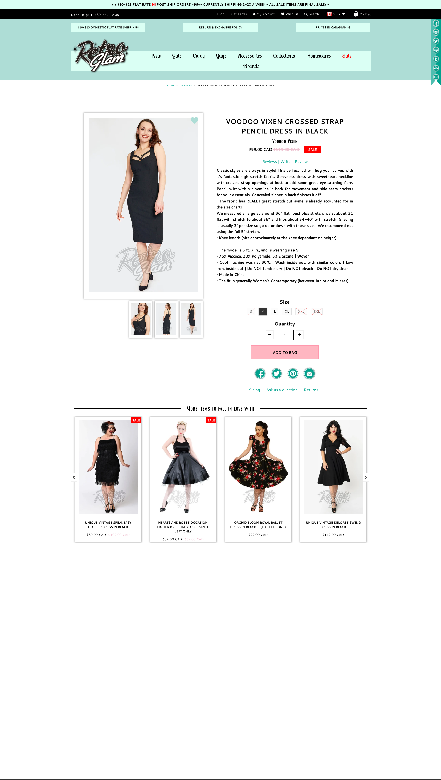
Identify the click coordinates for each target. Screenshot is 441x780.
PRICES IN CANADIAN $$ (333, 27)
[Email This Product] (309, 378)
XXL (301, 311)
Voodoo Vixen (285, 141)
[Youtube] (436, 70)
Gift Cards (239, 13)
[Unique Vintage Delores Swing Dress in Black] (333, 467)
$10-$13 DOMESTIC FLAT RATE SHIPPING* (108, 27)
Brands (251, 65)
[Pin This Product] (293, 378)
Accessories (250, 55)
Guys (221, 55)
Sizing (254, 389)
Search (313, 13)
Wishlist (292, 13)
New (156, 55)
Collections (284, 55)
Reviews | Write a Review (285, 161)
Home (170, 85)
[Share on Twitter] (277, 378)
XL (287, 311)
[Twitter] (436, 43)
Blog (220, 13)
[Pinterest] (436, 52)
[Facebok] (436, 25)
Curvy (199, 55)
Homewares (318, 55)
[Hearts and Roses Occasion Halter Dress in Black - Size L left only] (183, 467)
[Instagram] (436, 34)
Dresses (186, 85)
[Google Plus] (436, 79)
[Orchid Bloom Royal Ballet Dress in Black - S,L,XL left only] (258, 467)
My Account (265, 13)
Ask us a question (282, 389)
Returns (311, 389)
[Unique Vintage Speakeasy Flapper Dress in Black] (108, 467)
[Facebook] (261, 378)
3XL (317, 311)
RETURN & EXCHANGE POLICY (220, 27)
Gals (177, 55)
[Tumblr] (436, 61)
